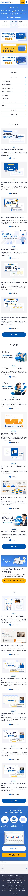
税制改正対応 (5, 95)
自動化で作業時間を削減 (7, 84)
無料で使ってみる (14, 855)
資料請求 (23, 2)
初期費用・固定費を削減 (7, 88)
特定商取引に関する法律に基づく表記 (16, 878)
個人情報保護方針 (11, 875)
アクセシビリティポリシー (10, 882)
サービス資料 (14, 110)
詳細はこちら (14, 848)
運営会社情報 (4, 875)
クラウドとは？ (5, 98)
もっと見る (14, 335)
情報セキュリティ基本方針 (21, 875)
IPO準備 (4, 105)
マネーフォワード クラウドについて (14, 581)
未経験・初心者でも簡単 (7, 91)
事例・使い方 (14, 114)
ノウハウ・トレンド (14, 77)
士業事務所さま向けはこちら (15, 17)
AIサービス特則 (19, 882)
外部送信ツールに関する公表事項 (8, 880)
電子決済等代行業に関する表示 (20, 880)
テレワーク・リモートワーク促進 (9, 102)
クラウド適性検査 (6, 81)
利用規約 (6, 878)
